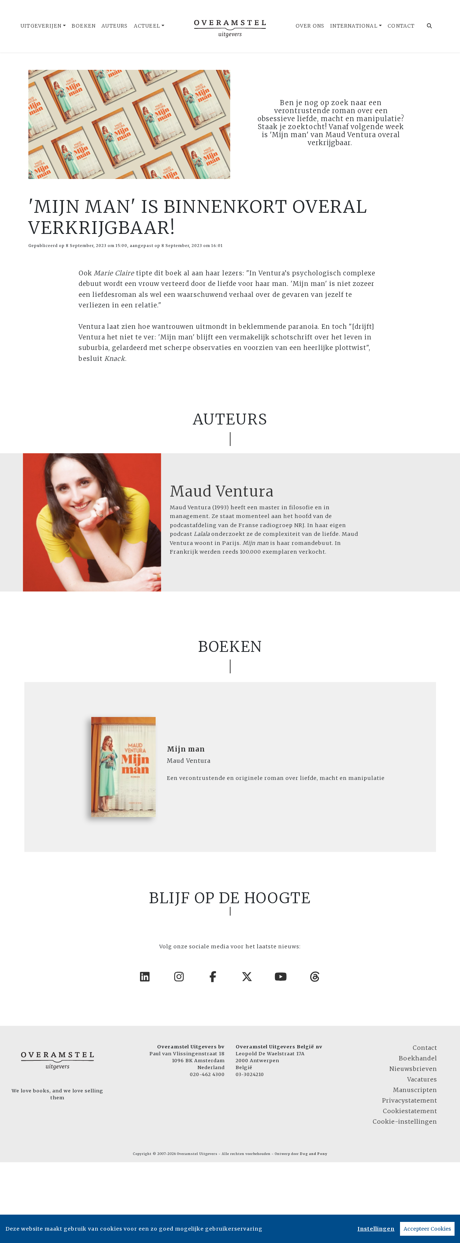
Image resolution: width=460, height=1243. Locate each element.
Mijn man (186, 749)
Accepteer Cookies (427, 1229)
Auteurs (114, 26)
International (354, 26)
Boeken (84, 26)
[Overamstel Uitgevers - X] (247, 977)
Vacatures (422, 1079)
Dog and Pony (313, 1154)
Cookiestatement (410, 1111)
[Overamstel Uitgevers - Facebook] (213, 977)
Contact (401, 26)
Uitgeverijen (40, 26)
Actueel (147, 26)
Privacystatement (409, 1100)
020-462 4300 (207, 1074)
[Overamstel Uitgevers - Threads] (315, 977)
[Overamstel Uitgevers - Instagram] (179, 977)
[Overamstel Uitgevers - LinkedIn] (145, 977)
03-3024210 (250, 1074)
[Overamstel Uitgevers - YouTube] (281, 977)
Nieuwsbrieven (413, 1068)
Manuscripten (415, 1089)
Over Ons (310, 26)
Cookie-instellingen (405, 1121)
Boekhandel (418, 1058)
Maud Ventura (222, 491)
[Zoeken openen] (430, 26)
